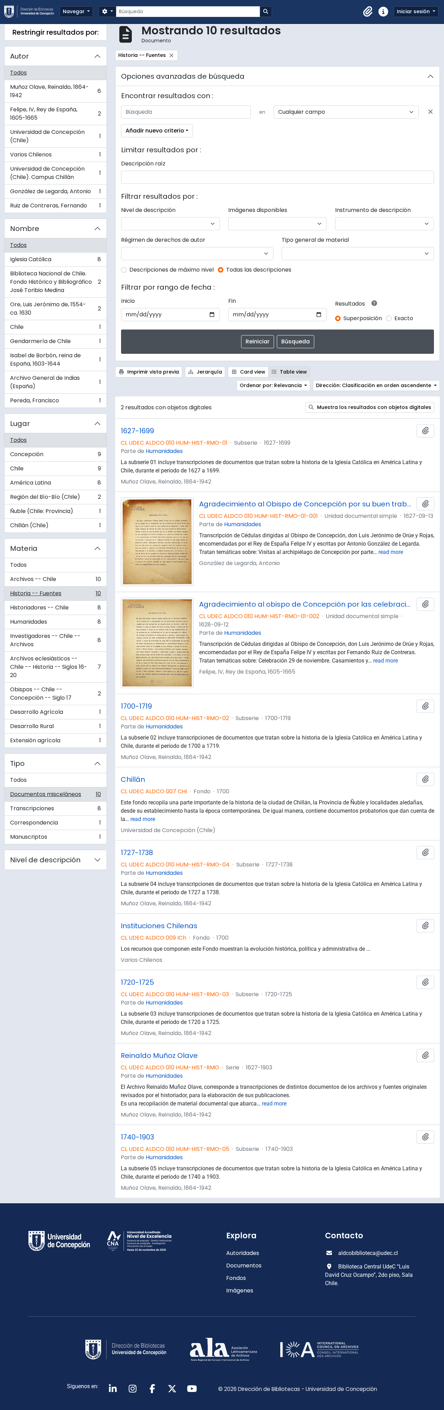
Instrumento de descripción (373, 210)
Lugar (20, 423)
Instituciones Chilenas (159, 926)
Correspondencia (55, 824)
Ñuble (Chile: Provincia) (55, 513)
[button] (368, 11)
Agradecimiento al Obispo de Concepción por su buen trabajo (306, 504)
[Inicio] (32, 11)
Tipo (17, 763)
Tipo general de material (315, 240)
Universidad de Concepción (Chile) (55, 136)
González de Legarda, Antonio (55, 193)
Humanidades (55, 623)
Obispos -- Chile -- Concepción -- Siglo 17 (55, 693)
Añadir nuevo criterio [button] (155, 131)
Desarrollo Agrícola (55, 713)
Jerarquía (208, 371)
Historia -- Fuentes (55, 595)
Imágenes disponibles (257, 210)
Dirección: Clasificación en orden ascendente (374, 385)
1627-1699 (137, 431)
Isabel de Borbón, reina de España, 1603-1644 (55, 359)
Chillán (133, 779)
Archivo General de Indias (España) (55, 382)
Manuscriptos (55, 838)
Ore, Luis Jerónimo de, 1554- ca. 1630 (55, 308)
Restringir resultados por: (55, 32)
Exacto (403, 318)
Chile (55, 328)
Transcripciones (55, 810)
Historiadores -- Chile (55, 609)
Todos (18, 73)
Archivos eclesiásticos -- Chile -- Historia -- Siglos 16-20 (55, 667)
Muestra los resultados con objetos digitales (373, 407)
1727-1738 (137, 852)
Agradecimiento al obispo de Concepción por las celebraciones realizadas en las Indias (306, 604)
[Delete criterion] (430, 112)
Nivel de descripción (45, 860)
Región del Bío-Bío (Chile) (55, 498)
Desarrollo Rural (55, 728)
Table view (293, 371)
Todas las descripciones (258, 270)
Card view (252, 371)
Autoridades (242, 1253)
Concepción (55, 456)
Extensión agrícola (55, 741)
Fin (232, 301)
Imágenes (239, 1290)
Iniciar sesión (414, 11)
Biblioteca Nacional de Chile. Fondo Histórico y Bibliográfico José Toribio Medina (55, 282)
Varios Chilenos (55, 156)
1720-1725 (137, 982)
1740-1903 (137, 1137)
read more (390, 552)
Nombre (24, 228)
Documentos (244, 1266)
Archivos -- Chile (55, 581)
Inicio (128, 301)
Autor (19, 56)
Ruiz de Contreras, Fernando (55, 207)
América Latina (55, 484)
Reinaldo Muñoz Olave (159, 1055)
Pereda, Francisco (55, 402)
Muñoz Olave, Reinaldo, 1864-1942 (55, 91)
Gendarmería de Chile (55, 343)
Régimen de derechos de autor (163, 240)
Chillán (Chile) (55, 526)
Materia (23, 548)
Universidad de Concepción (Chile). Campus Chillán (55, 173)
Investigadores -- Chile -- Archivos (55, 640)
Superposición (362, 318)
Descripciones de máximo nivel (171, 270)
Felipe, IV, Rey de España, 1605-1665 (55, 113)
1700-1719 (136, 706)
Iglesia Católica (55, 261)
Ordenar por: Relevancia (271, 385)
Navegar (74, 11)
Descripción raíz (143, 164)
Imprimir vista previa (152, 371)
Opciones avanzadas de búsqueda (183, 76)
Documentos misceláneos (55, 796)
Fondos (236, 1278)
